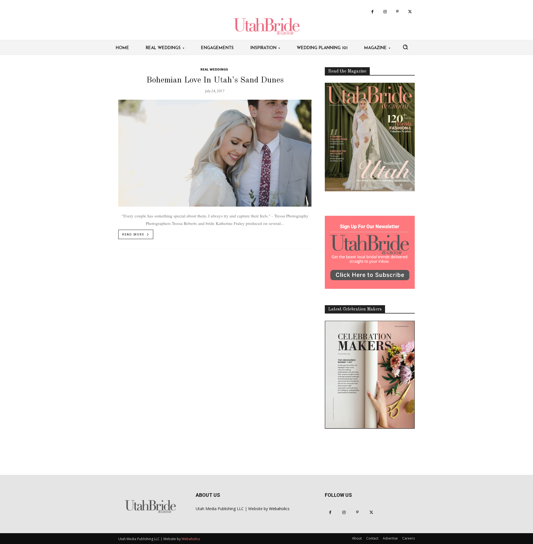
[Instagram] (385, 12)
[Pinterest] (397, 12)
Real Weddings (214, 69)
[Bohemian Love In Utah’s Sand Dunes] (214, 153)
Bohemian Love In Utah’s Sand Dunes (215, 80)
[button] (405, 47)
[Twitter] (410, 12)
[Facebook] (372, 12)
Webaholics (279, 508)
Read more (133, 234)
